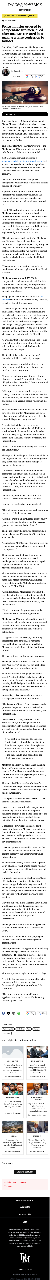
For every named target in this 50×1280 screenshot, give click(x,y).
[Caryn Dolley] (6, 72)
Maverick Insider (25, 1200)
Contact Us (25, 1214)
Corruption (6, 1033)
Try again (8, 1186)
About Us (25, 1207)
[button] (29, 76)
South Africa (7, 1025)
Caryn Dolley (19, 71)
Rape (28, 1029)
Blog (25, 1221)
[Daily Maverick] (25, 4)
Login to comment (25, 1172)
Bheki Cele (20, 1029)
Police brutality (8, 1029)
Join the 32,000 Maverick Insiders (23, 1234)
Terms (30, 1269)
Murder (36, 1029)
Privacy (21, 1269)
